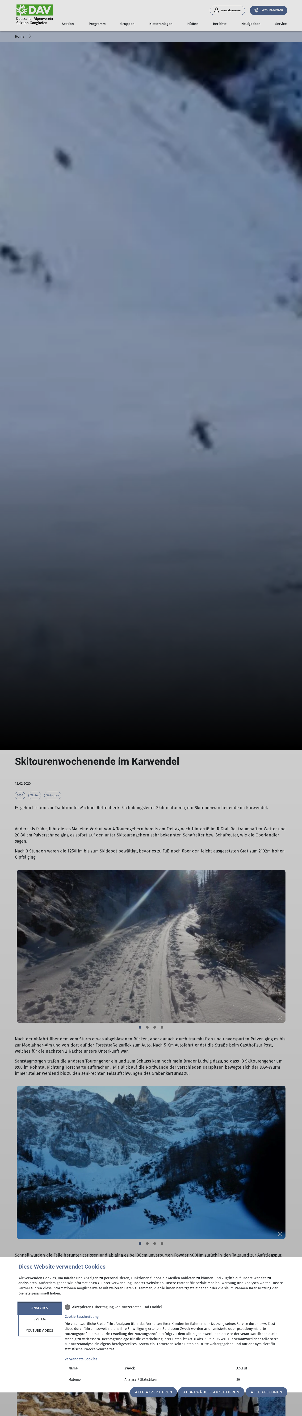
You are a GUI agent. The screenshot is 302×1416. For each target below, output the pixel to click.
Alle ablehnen (266, 1392)
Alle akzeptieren (153, 1392)
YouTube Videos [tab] (39, 1330)
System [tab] (40, 1319)
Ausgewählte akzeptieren (211, 1392)
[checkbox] (174, 1307)
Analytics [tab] (39, 1308)
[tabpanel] (174, 1343)
